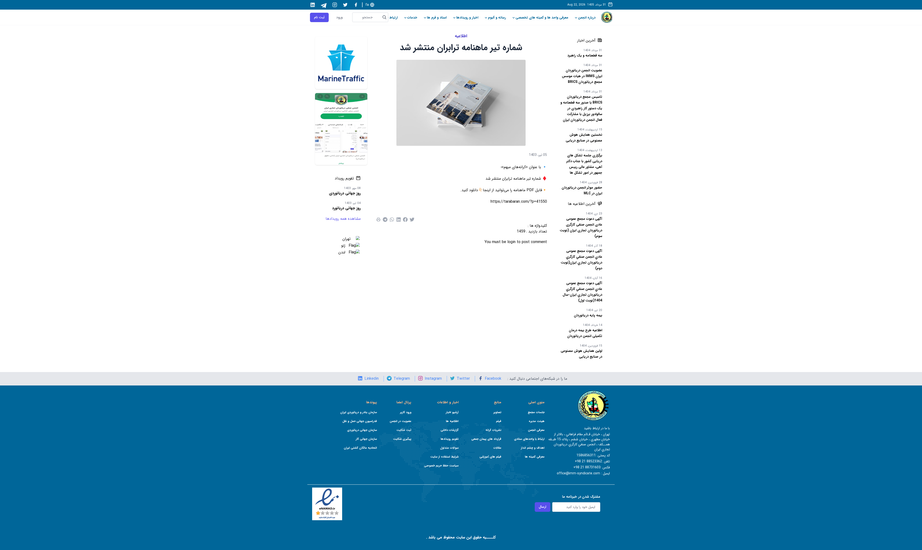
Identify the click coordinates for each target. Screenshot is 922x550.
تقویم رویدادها (450, 439)
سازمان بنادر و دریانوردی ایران (358, 412)
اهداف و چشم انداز (533, 448)
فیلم (498, 421)
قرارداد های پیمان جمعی (486, 439)
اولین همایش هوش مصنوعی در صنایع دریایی (581, 353)
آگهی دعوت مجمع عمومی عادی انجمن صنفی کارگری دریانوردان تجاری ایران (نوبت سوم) (581, 227)
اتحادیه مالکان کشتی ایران (360, 448)
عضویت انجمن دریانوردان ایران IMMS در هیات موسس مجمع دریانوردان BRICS (582, 76)
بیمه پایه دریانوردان (588, 315)
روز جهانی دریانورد (346, 208)
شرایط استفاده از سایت (444, 456)
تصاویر (497, 412)
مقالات (497, 448)
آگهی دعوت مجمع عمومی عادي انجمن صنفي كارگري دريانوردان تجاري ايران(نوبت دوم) (581, 259)
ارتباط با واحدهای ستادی (529, 439)
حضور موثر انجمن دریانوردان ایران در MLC (582, 190)
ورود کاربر (405, 412)
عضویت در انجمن (400, 421)
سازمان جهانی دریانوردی (362, 430)
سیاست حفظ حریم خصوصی (441, 465)
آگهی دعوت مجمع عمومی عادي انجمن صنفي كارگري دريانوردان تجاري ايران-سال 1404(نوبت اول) (582, 292)
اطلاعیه (461, 36)
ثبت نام (319, 17)
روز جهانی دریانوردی (345, 193)
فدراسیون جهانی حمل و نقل (359, 421)
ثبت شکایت (403, 430)
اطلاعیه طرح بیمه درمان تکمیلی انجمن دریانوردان (584, 333)
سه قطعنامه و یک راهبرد (584, 55)
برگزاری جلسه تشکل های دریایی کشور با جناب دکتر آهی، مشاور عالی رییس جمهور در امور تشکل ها (584, 164)
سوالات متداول (449, 448)
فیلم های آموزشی (490, 456)
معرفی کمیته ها (535, 456)
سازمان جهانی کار (366, 439)
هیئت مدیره (537, 421)
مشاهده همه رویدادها (343, 219)
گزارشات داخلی (450, 430)
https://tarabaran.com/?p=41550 (519, 202)
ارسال (542, 506)
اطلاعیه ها (452, 421)
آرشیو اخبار (452, 412)
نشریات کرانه (493, 430)
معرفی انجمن (536, 430)
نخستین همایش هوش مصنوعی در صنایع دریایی (584, 137)
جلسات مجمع (536, 412)
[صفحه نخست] (607, 17)
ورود (339, 17)
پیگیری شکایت (402, 439)
